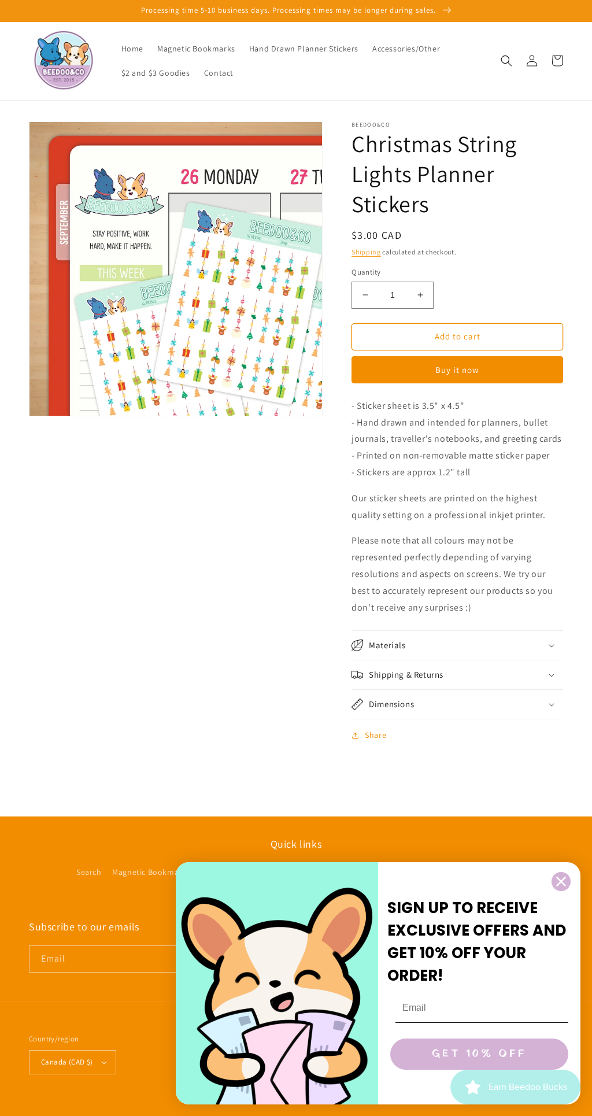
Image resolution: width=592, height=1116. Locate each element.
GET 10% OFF (479, 1054)
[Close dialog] (561, 881)
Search (89, 872)
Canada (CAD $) (67, 1062)
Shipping (366, 251)
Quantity (366, 272)
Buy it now (457, 369)
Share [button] (375, 735)
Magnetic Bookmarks (151, 872)
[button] (506, 60)
